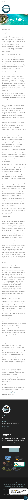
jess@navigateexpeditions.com (10, 423)
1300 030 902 (7, 418)
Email (3, 445)
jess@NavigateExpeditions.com (12, 392)
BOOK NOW (3, 500)
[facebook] (2, 1)
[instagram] (4, 1)
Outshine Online (20, 495)
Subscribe (14, 450)
